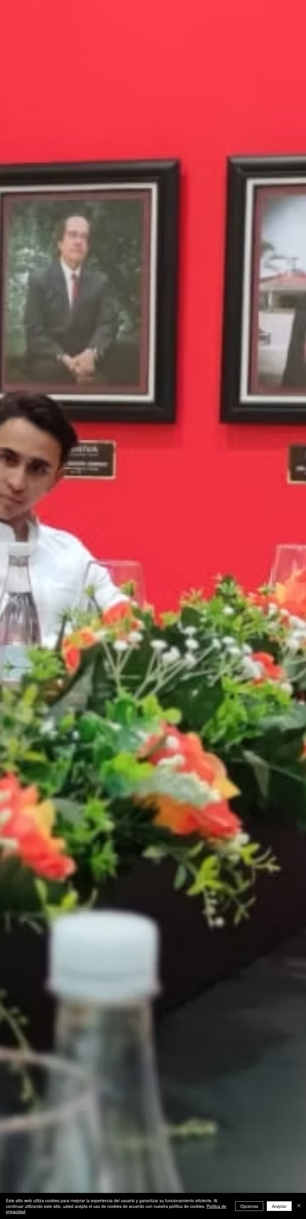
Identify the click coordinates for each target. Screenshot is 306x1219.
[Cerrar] (298, 1206)
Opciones (249, 1206)
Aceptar (279, 1206)
